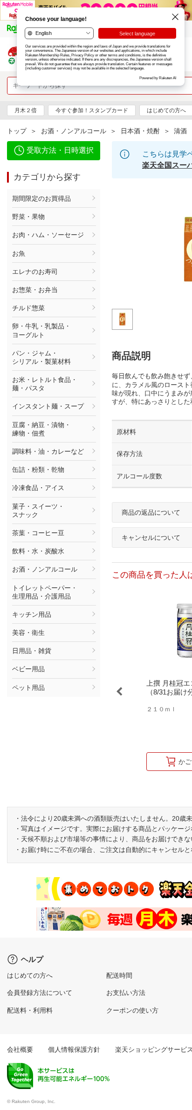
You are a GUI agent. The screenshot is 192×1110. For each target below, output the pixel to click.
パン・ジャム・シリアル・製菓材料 (41, 357)
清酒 (180, 131)
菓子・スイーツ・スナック (38, 510)
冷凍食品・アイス (38, 487)
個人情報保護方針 (74, 1049)
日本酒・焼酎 (140, 131)
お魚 (18, 253)
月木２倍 (25, 110)
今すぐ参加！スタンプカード (91, 110)
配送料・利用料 (30, 1010)
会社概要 (20, 1049)
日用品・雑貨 (31, 650)
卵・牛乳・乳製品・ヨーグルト (41, 330)
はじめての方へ (30, 975)
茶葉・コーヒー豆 (38, 533)
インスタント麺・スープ (48, 406)
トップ (17, 131)
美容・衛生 (28, 632)
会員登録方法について (39, 992)
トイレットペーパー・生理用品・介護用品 (44, 592)
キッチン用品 (31, 614)
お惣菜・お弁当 (35, 289)
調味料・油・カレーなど (48, 451)
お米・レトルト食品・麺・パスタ (44, 384)
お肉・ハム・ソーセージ (48, 234)
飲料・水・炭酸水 (38, 551)
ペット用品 (28, 687)
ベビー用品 (28, 669)
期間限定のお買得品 (41, 198)
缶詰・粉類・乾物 (38, 469)
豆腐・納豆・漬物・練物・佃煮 (41, 429)
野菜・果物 (28, 216)
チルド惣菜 (28, 308)
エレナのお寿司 (35, 271)
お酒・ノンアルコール (73, 131)
